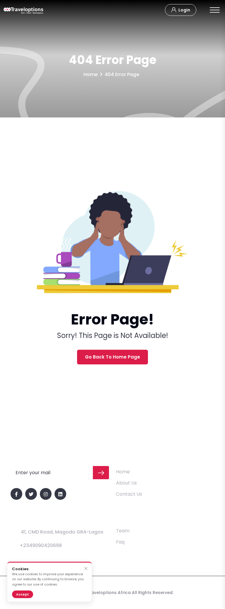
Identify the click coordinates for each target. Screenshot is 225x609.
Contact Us (129, 494)
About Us (126, 483)
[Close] (86, 569)
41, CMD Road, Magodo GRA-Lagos (62, 532)
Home (90, 74)
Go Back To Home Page (112, 357)
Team (122, 530)
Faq (120, 542)
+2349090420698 (41, 545)
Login (184, 10)
